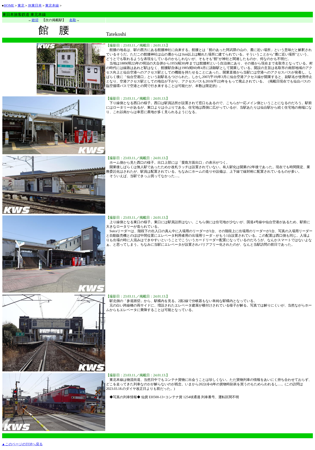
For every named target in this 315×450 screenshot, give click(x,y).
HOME (9, 5)
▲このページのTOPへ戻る (22, 444)
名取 (72, 20)
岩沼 (35, 20)
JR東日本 (35, 5)
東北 (21, 5)
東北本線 (52, 5)
